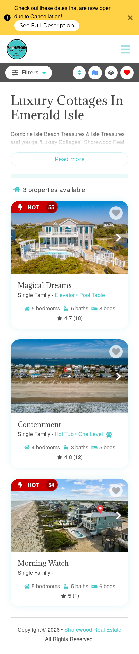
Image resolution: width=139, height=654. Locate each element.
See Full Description (47, 25)
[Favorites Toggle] (127, 72)
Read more (70, 159)
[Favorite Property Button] (116, 213)
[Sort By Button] (79, 72)
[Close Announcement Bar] (130, 17)
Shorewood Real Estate (92, 629)
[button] (20, 237)
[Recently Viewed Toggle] (111, 72)
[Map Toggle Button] (95, 72)
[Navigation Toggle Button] (125, 49)
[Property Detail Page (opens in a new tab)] (69, 237)
